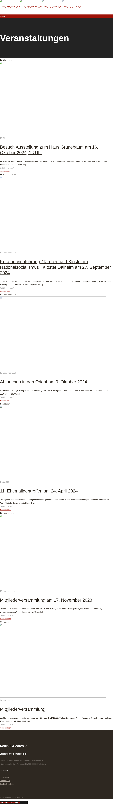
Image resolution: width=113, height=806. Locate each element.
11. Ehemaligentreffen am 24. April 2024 (39, 491)
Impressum (4, 777)
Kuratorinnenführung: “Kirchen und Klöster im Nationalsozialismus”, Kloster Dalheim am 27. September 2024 (55, 267)
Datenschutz (5, 781)
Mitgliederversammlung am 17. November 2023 (46, 600)
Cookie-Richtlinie (7, 784)
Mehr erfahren (5, 171)
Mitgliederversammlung (22, 709)
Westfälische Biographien (10, 802)
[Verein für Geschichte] (41, 6)
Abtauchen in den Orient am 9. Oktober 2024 (43, 381)
